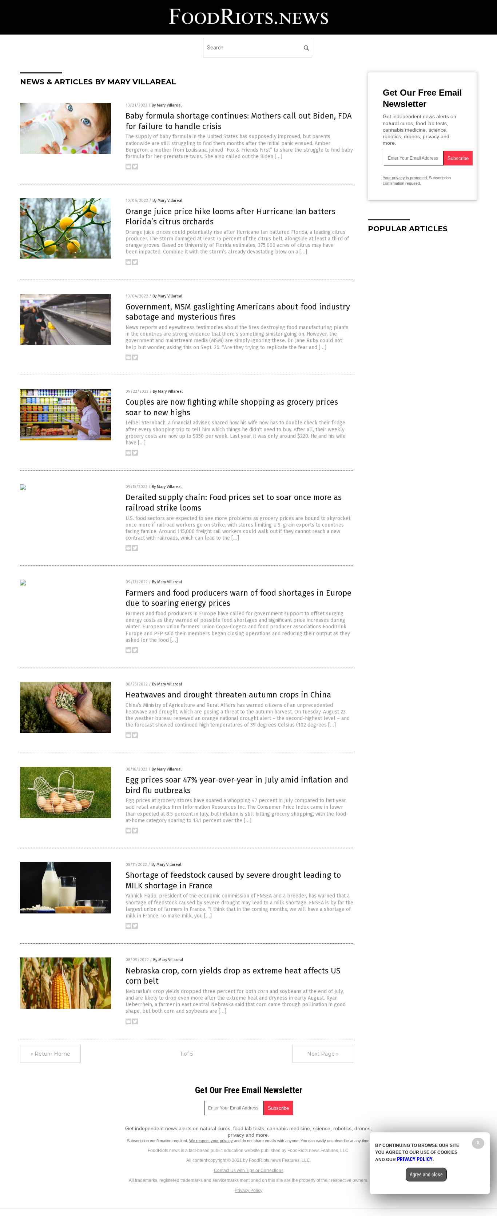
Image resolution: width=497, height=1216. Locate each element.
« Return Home (50, 1054)
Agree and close (426, 1174)
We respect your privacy (211, 1141)
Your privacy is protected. (405, 178)
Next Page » (323, 1054)
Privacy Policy (248, 1190)
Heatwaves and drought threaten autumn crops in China (228, 695)
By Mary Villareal (167, 105)
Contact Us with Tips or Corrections (248, 1170)
